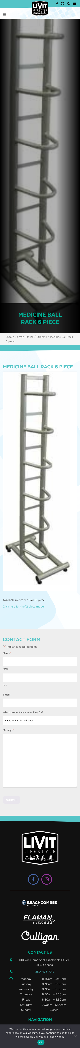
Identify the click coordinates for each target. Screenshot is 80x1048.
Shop (9, 336)
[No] (75, 1036)
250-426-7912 (44, 971)
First (5, 668)
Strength (42, 336)
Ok (41, 1042)
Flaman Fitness (24, 336)
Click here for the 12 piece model (23, 606)
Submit (11, 800)
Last (5, 685)
